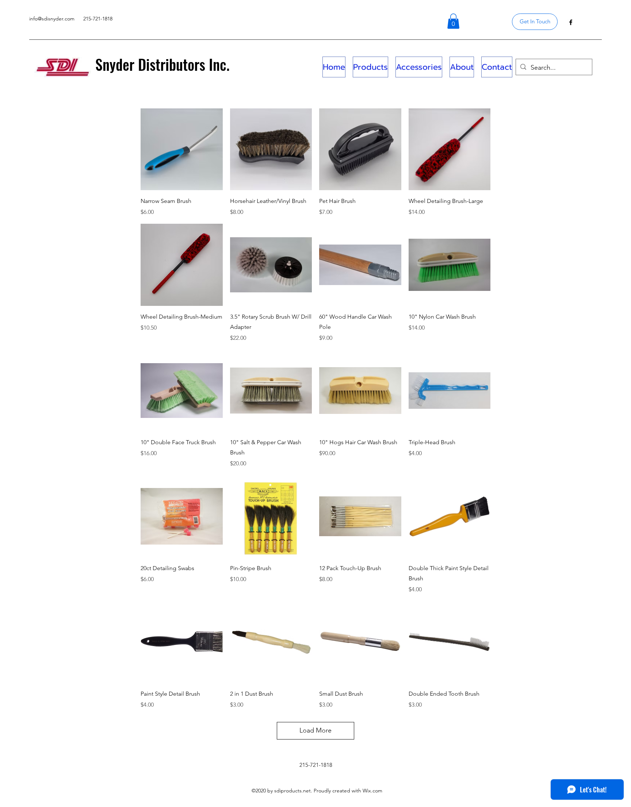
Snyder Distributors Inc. (162, 64)
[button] (453, 21)
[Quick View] (182, 149)
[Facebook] (570, 22)
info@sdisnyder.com (51, 18)
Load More (315, 730)
